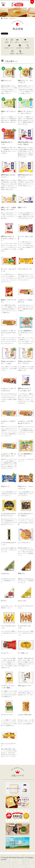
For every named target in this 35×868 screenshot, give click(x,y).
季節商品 (12, 53)
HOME (1, 18)
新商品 (6, 42)
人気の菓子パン (20, 48)
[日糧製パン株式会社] (17, 4)
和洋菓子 (27, 48)
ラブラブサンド (25, 42)
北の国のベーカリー (9, 48)
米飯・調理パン (20, 53)
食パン (11, 42)
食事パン (17, 42)
